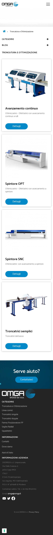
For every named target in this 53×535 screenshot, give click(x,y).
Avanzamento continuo (21, 108)
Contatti (5, 441)
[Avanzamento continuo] (26, 82)
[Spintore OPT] (26, 157)
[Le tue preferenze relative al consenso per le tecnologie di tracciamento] (4, 530)
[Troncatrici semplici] (26, 305)
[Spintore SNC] (26, 232)
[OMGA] (10, 4)
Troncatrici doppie (10, 418)
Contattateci (26, 380)
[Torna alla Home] (4, 32)
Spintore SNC (14, 259)
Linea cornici (7, 410)
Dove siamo (7, 447)
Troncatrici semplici (18, 331)
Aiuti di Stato (7, 453)
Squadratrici (7, 431)
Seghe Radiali (8, 427)
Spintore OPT (14, 183)
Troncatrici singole (10, 414)
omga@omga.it (14, 494)
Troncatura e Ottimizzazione (14, 406)
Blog (5, 45)
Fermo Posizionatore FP (12, 423)
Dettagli (16, 126)
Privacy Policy (34, 512)
